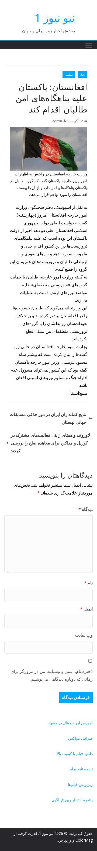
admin (57, 121)
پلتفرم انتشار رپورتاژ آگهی (72, 799)
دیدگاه (85, 509)
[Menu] (89, 45)
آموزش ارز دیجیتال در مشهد (70, 722)
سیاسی (69, 74)
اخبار (82, 74)
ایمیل (86, 609)
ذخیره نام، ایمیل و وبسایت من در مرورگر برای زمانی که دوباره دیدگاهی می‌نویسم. (52, 675)
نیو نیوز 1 (54, 17)
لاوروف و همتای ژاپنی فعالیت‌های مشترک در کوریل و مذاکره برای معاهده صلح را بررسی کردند (50, 443)
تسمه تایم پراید (81, 768)
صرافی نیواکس (80, 738)
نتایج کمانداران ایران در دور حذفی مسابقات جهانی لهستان (48, 418)
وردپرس (64, 840)
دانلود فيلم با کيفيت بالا (75, 753)
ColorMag (84, 840)
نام (88, 583)
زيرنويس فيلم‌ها (80, 784)
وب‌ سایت (84, 635)
